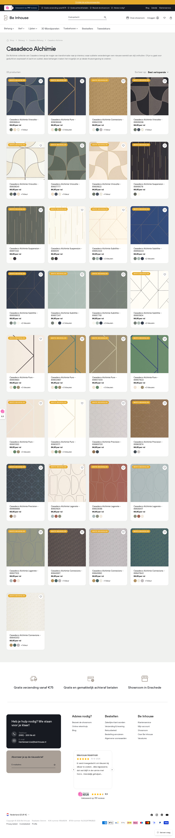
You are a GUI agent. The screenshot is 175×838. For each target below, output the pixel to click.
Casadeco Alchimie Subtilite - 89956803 (24, 314)
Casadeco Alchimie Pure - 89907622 (146, 378)
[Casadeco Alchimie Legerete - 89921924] (67, 483)
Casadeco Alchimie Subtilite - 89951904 (148, 314)
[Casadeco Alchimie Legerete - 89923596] (108, 483)
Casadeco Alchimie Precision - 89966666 (24, 507)
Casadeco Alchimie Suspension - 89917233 (25, 249)
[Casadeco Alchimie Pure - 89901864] (26, 354)
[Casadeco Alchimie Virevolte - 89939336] (150, 96)
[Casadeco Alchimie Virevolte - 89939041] (26, 161)
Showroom (143, 730)
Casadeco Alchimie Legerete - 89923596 (106, 507)
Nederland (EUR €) (18, 814)
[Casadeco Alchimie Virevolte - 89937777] (67, 161)
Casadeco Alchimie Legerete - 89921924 (65, 507)
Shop (12, 40)
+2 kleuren (108, 259)
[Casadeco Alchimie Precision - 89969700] (108, 418)
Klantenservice (144, 722)
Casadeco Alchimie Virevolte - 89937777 (65, 185)
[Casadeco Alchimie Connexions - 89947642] (150, 547)
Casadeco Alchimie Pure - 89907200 (104, 378)
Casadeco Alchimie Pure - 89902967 (63, 378)
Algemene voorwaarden (116, 738)
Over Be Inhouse (145, 734)
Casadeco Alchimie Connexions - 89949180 (107, 572)
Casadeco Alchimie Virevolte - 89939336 (148, 120)
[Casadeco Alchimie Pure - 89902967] (67, 354)
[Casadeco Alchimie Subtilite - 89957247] (67, 290)
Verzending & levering (114, 726)
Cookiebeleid (24, 824)
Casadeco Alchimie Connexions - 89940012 (25, 636)
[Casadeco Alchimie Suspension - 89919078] (150, 161)
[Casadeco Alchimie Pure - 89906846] (67, 96)
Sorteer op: (140, 72)
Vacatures (142, 738)
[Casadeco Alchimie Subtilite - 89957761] (108, 290)
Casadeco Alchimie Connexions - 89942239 (107, 120)
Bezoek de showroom (82, 722)
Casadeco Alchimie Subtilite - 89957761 (106, 314)
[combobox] (87, 18)
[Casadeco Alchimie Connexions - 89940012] (26, 612)
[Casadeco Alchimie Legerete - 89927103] (26, 547)
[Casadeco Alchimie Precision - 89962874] (150, 418)
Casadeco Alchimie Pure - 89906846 (63, 120)
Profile (34, 824)
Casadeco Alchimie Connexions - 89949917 (66, 572)
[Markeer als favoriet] (41, 81)
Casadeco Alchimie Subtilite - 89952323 (106, 249)
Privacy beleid (11, 824)
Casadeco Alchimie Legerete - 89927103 (24, 572)
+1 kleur (24, 130)
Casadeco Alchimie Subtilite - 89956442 (148, 249)
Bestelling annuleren (114, 734)
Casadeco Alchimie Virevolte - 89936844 (24, 120)
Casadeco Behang (36, 40)
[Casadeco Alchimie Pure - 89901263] (26, 418)
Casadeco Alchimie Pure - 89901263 (22, 443)
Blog (74, 730)
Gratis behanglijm (17, 80)
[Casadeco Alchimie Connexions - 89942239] (108, 96)
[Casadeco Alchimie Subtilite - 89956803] (26, 290)
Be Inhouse (25, 821)
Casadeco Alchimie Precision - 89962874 (148, 443)
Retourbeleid (110, 730)
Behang (21, 40)
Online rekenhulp (80, 726)
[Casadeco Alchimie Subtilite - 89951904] (150, 290)
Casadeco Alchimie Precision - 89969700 (106, 443)
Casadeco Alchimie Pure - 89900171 (63, 443)
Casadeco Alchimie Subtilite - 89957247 (65, 314)
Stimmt (43, 821)
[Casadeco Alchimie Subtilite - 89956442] (150, 225)
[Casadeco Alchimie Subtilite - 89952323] (108, 225)
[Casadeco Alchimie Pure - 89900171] (67, 418)
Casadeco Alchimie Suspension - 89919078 (149, 185)
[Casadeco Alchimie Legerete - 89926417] (150, 483)
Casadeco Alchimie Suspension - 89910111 (66, 249)
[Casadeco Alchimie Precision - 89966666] (26, 483)
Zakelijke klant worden (115, 722)
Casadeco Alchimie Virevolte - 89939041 (24, 185)
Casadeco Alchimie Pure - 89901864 (22, 378)
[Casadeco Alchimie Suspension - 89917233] (26, 225)
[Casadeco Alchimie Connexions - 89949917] (67, 547)
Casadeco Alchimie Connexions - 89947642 (149, 572)
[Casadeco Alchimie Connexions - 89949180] (108, 547)
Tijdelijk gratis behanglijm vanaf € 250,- (87, 2)
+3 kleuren (67, 130)
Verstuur (54, 764)
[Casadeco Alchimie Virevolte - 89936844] (26, 96)
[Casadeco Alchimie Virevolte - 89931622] (108, 161)
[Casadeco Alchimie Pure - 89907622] (150, 354)
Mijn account (144, 726)
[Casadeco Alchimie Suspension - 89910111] (67, 225)
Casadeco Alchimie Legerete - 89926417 (148, 507)
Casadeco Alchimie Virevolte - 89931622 (106, 185)
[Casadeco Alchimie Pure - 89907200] (108, 354)
